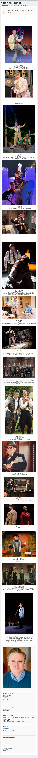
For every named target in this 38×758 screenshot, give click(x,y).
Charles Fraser (11, 2)
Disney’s (7, 697)
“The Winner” (23, 721)
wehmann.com (5, 750)
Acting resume (5, 728)
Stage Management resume (7, 730)
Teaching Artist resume (6, 732)
